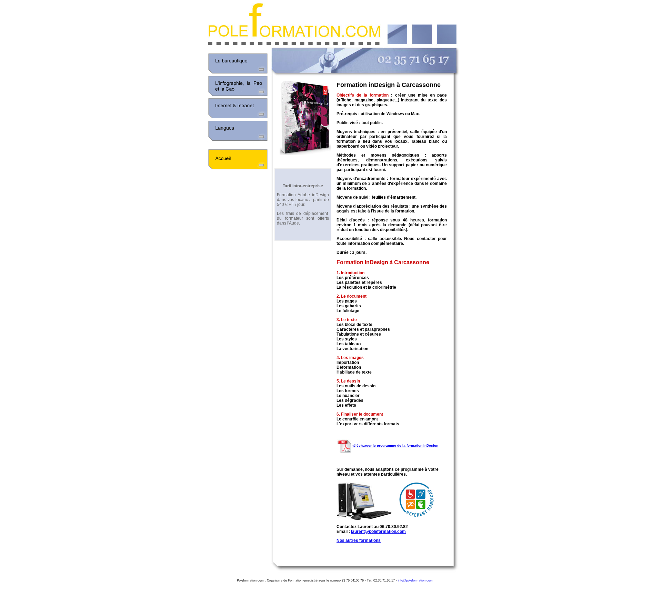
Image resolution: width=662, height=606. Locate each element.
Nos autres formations (359, 540)
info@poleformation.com (415, 580)
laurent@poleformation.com (378, 531)
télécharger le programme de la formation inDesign (395, 445)
